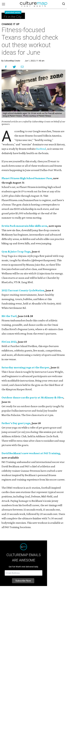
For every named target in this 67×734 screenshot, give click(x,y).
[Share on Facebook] (6, 67)
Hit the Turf (9, 316)
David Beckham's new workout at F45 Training (31, 453)
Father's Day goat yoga (16, 423)
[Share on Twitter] (14, 67)
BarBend (41, 148)
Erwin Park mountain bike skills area (24, 225)
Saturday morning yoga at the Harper (25, 367)
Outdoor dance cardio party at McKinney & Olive (32, 397)
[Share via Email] (22, 66)
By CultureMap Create (10, 61)
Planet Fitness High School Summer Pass (27, 178)
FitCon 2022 (9, 341)
